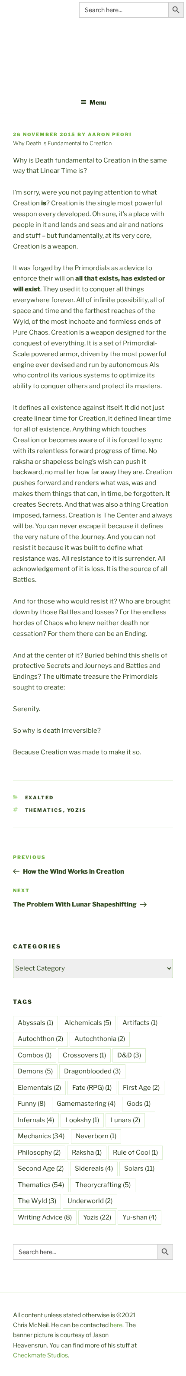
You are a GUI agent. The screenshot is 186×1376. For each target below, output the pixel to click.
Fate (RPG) (92, 1088)
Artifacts (139, 1023)
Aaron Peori (110, 134)
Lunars (125, 1120)
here (116, 1324)
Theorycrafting (103, 1185)
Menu (98, 102)
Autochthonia (99, 1039)
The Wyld (37, 1201)
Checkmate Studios (40, 1355)
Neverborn (96, 1136)
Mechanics (41, 1136)
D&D (129, 1055)
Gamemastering (86, 1104)
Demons (35, 1071)
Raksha (87, 1152)
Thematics (44, 810)
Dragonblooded (92, 1071)
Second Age (41, 1168)
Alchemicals (87, 1023)
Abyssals (35, 1023)
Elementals (39, 1088)
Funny (31, 1104)
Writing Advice (45, 1217)
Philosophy (39, 1152)
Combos (34, 1055)
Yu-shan (139, 1217)
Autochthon (40, 1039)
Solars (139, 1168)
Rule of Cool (135, 1152)
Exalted (39, 798)
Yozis (77, 810)
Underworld (89, 1201)
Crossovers (84, 1055)
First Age (141, 1088)
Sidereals (94, 1168)
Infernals (36, 1120)
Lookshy (82, 1120)
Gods (139, 1104)
